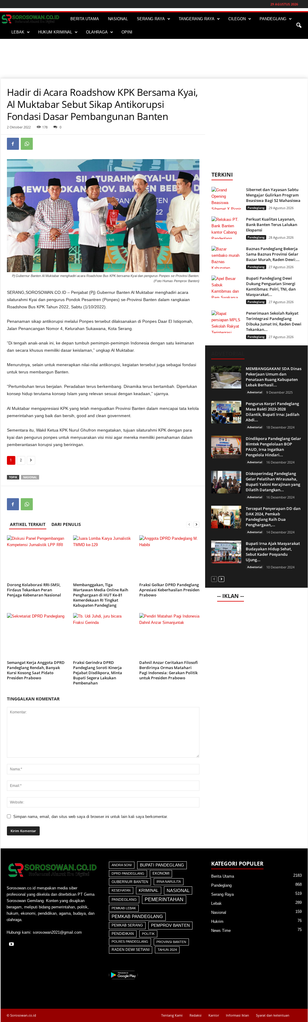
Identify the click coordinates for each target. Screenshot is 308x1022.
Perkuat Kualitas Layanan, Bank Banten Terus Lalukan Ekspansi (271, 224)
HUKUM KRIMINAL (55, 32)
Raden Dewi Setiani (130, 949)
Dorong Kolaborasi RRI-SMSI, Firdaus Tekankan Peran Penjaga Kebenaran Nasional (34, 590)
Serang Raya (222, 894)
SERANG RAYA (151, 19)
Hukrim (217, 921)
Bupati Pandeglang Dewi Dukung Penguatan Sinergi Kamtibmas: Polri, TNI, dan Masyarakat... (271, 286)
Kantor (213, 1015)
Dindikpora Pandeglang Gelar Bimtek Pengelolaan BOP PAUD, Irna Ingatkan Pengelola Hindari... (273, 447)
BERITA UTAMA (84, 19)
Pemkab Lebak (124, 908)
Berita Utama (222, 876)
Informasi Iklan (237, 1015)
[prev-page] (189, 524)
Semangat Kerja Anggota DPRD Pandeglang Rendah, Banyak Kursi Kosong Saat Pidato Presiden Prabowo (36, 670)
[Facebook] (13, 144)
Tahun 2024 (167, 949)
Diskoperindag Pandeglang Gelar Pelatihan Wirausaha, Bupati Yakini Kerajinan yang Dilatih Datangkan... (273, 481)
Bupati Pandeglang (162, 865)
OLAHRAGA (97, 32)
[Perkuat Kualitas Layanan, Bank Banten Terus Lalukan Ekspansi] (226, 227)
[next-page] (196, 524)
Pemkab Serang (127, 925)
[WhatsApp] (27, 144)
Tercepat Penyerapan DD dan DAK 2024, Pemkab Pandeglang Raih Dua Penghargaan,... (273, 516)
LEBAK (17, 32)
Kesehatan (121, 890)
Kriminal (149, 890)
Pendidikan (123, 934)
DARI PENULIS (66, 524)
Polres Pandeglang (130, 941)
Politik (148, 934)
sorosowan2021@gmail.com (57, 932)
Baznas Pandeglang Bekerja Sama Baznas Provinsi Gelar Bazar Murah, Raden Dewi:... (273, 254)
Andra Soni (122, 865)
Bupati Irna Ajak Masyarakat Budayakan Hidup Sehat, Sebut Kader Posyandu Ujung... (273, 551)
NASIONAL (118, 19)
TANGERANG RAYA (196, 19)
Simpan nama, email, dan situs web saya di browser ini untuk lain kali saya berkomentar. (90, 816)
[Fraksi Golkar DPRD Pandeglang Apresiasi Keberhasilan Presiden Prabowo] (169, 557)
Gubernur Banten (130, 882)
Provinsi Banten (171, 942)
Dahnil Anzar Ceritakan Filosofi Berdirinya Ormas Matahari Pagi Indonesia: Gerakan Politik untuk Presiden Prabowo (168, 670)
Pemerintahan (164, 899)
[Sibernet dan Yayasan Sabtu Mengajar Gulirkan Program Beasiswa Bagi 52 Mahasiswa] (226, 198)
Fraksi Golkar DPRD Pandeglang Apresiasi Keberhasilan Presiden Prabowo (169, 590)
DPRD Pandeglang (128, 873)
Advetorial (254, 392)
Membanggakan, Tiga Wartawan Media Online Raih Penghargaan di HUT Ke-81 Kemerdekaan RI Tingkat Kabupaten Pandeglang (100, 595)
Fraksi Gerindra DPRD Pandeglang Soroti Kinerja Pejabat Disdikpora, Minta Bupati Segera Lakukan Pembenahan (97, 673)
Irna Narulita (168, 881)
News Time (221, 930)
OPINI (127, 32)
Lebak (216, 903)
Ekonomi (160, 873)
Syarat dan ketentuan (272, 1015)
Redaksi (195, 1015)
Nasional (30, 477)
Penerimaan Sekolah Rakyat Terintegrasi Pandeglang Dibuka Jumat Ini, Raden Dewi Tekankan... (273, 321)
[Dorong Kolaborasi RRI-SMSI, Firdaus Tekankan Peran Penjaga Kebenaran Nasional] (37, 557)
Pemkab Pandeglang (137, 916)
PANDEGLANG (273, 19)
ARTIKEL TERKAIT (27, 524)
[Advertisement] (154, 58)
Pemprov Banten (170, 925)
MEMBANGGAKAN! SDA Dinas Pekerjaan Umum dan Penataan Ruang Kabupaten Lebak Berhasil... (273, 377)
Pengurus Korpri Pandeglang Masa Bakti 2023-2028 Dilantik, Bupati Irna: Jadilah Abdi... (272, 412)
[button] (298, 25)
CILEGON (237, 19)
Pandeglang (256, 208)
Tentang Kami (172, 1015)
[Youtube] (12, 944)
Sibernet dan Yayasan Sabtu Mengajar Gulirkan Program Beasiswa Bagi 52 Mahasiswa (273, 195)
